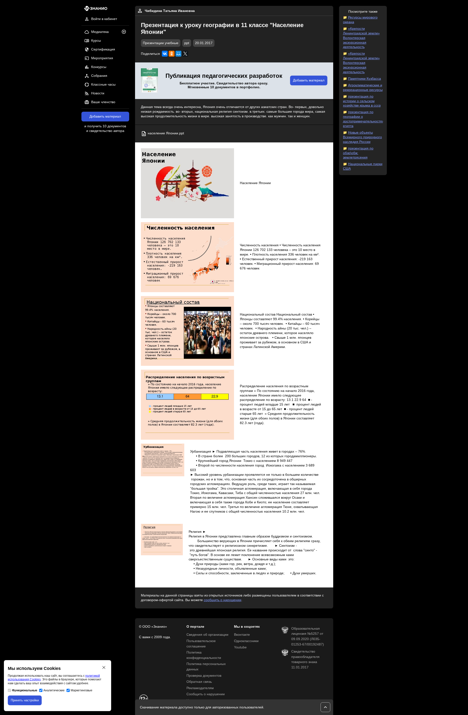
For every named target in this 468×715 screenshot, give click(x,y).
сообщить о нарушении (222, 600)
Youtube (240, 647)
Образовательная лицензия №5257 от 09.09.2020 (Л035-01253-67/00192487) (307, 636)
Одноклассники (246, 641)
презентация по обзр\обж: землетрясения (358, 153)
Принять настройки (25, 700)
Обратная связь (199, 682)
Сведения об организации (207, 634)
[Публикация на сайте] (125, 32)
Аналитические (54, 690)
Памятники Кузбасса (364, 78)
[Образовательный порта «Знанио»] (94, 10)
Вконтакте (242, 634)
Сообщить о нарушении (205, 694)
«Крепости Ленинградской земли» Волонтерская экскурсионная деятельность (361, 38)
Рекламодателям (200, 688)
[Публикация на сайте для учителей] (149, 80)
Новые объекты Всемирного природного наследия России (362, 137)
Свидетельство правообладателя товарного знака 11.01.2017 (305, 659)
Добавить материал (105, 116)
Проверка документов (203, 675)
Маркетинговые (81, 690)
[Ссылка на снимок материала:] (187, 183)
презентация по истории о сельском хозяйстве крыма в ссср (362, 101)
